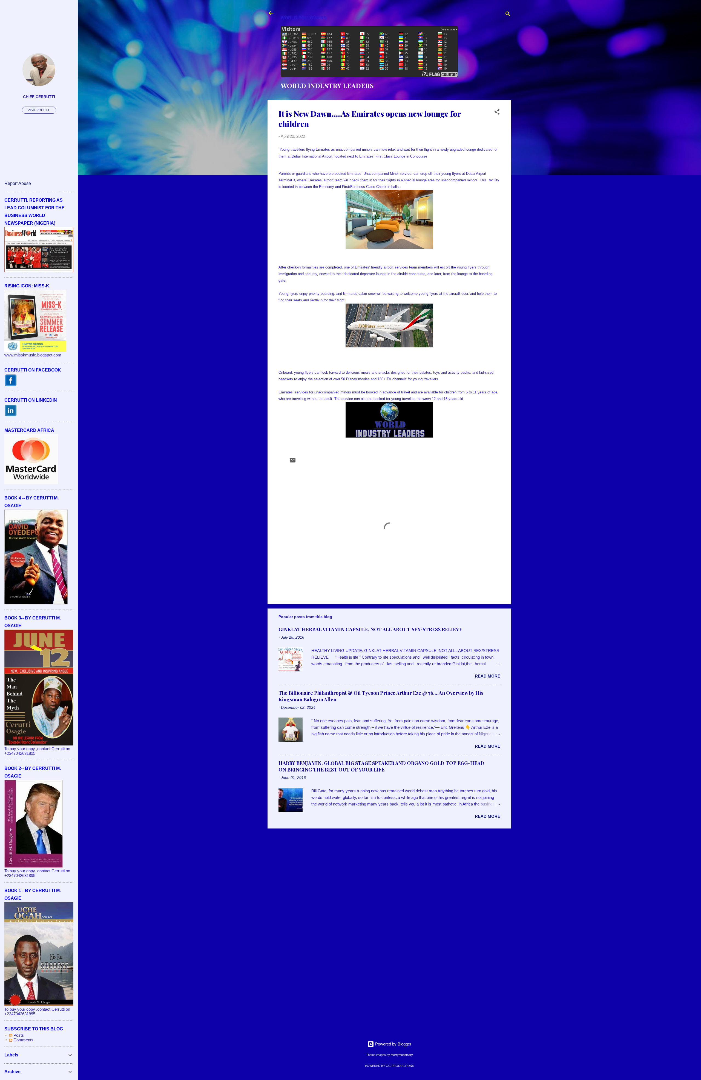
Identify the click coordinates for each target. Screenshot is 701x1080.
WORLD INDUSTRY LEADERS (327, 85)
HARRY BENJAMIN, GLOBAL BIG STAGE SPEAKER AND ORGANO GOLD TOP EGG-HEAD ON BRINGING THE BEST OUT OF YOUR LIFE (381, 766)
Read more (487, 676)
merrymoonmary (402, 1054)
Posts (18, 1035)
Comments (22, 1040)
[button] (497, 112)
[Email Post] (292, 462)
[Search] (508, 15)
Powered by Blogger (392, 1044)
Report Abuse (17, 183)
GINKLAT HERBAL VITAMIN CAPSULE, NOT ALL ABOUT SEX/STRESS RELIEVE (370, 629)
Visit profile (39, 110)
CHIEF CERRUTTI (39, 97)
